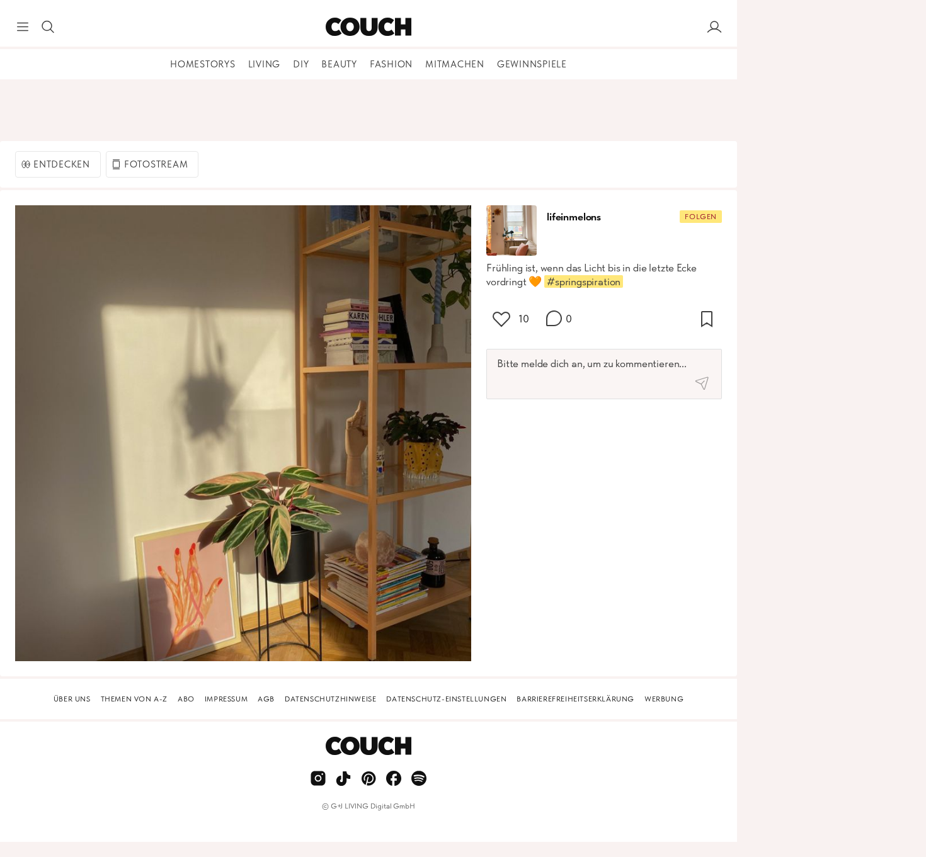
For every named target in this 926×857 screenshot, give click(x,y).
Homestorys (203, 64)
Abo (186, 699)
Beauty (339, 64)
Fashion (391, 64)
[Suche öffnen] (47, 27)
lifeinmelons (574, 216)
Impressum (226, 699)
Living (264, 64)
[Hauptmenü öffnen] (22, 27)
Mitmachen (454, 64)
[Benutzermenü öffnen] (714, 27)
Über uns (72, 699)
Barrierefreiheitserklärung (575, 699)
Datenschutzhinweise (330, 699)
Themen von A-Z (134, 699)
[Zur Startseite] (368, 27)
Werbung (663, 699)
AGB (266, 699)
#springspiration (583, 281)
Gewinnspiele (532, 64)
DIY (301, 64)
